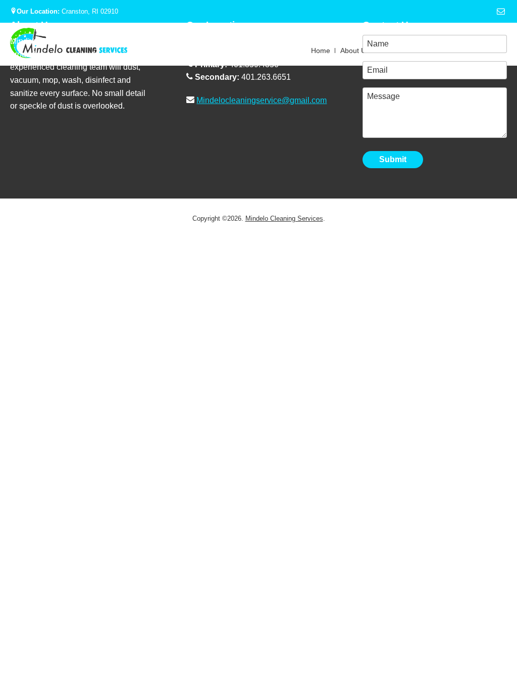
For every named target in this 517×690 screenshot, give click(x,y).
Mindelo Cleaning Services (284, 218)
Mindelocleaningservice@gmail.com (261, 100)
